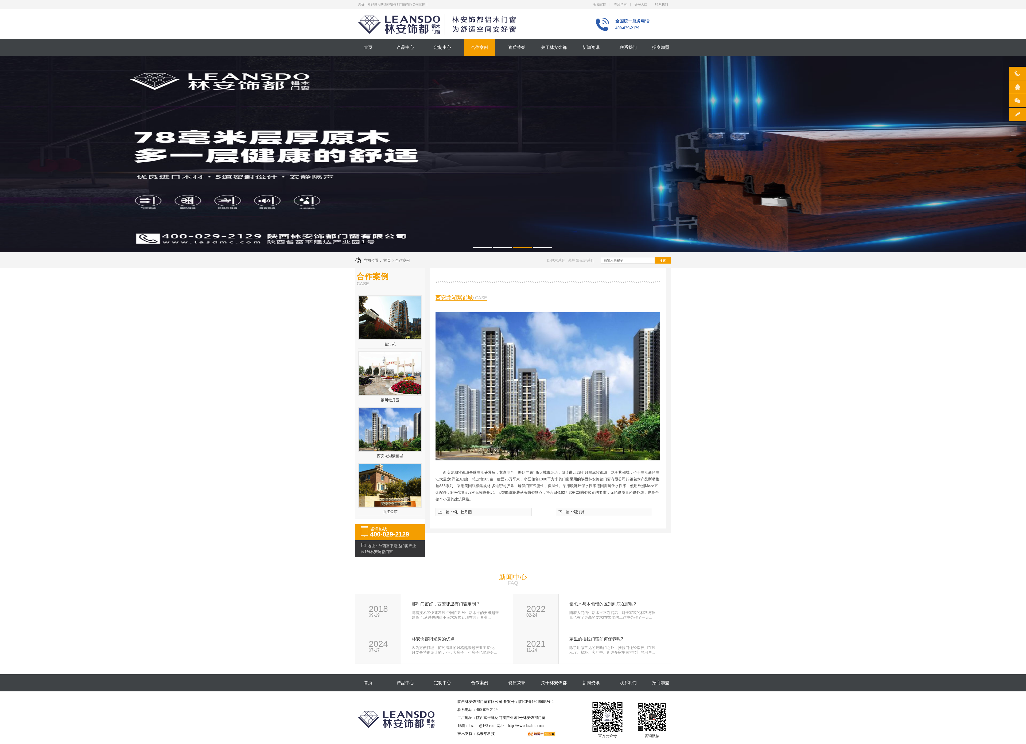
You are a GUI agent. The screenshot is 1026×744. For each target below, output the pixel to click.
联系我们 (661, 4)
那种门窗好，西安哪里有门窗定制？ (446, 604)
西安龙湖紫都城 (390, 456)
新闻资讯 (591, 47)
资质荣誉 (516, 47)
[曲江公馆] (390, 505)
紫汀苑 (390, 344)
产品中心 (405, 47)
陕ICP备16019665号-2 (536, 702)
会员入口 (641, 4)
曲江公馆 (390, 512)
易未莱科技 (485, 734)
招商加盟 (660, 47)
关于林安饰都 (554, 47)
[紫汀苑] (390, 338)
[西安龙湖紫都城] (390, 449)
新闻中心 (513, 576)
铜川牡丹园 (390, 400)
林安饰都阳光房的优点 (433, 639)
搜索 (662, 261)
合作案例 (479, 47)
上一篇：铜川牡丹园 (455, 512)
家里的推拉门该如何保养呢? (596, 639)
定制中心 (442, 47)
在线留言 (620, 4)
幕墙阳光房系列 (581, 260)
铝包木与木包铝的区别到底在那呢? (602, 604)
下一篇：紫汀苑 (571, 512)
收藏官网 (599, 4)
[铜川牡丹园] (390, 393)
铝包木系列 (556, 260)
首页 (368, 47)
